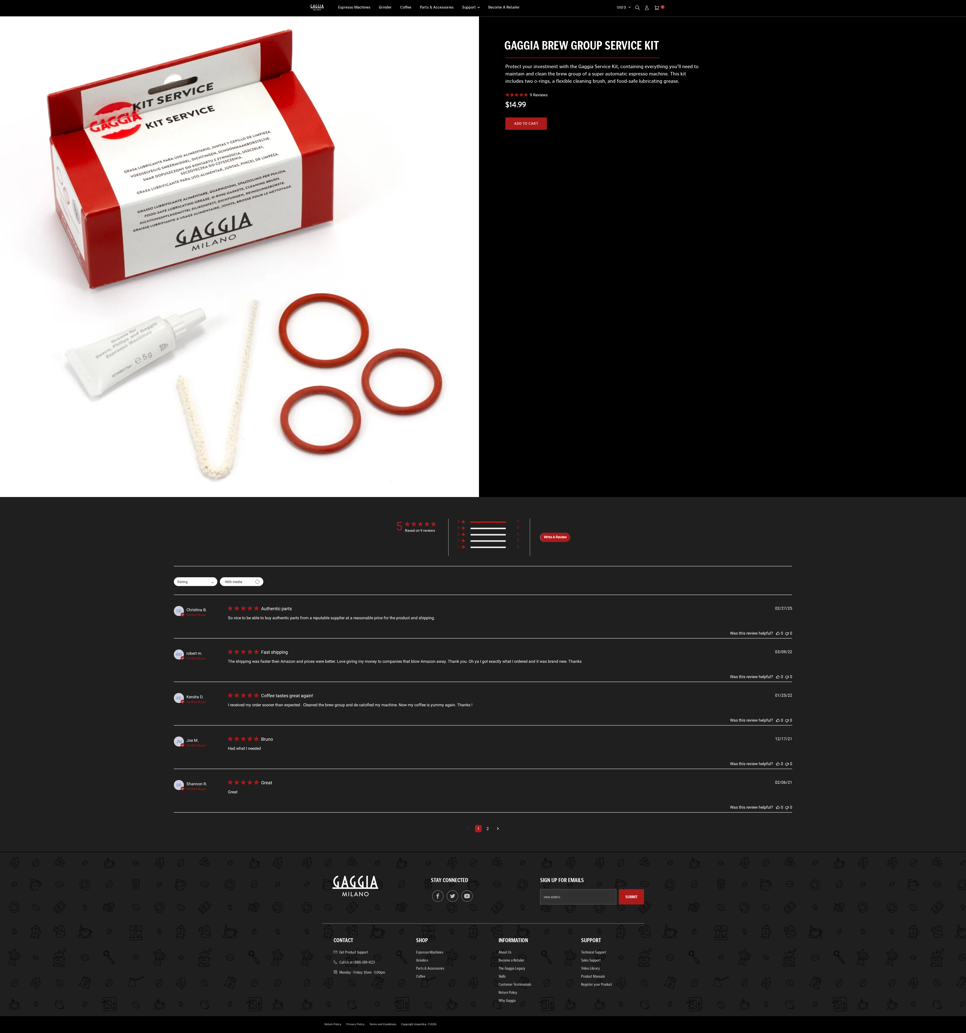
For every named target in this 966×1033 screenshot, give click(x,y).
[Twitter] (452, 900)
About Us (505, 952)
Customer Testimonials (515, 984)
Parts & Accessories (437, 7)
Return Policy (508, 992)
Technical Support (593, 952)
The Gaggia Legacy (512, 968)
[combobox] (195, 581)
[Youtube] (467, 900)
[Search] (637, 7)
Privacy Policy (355, 1024)
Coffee (405, 7)
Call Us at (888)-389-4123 (357, 962)
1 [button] (478, 828)
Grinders (422, 960)
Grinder (385, 7)
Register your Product (596, 984)
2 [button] (488, 828)
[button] (488, 522)
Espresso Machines (354, 7)
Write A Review (555, 537)
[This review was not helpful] (787, 633)
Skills (502, 976)
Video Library (590, 968)
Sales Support (591, 960)
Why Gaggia (507, 1000)
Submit (631, 896)
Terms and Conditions (383, 1024)
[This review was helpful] (778, 633)
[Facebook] (438, 900)
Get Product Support (353, 952)
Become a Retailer (504, 7)
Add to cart (526, 123)
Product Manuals (593, 976)
